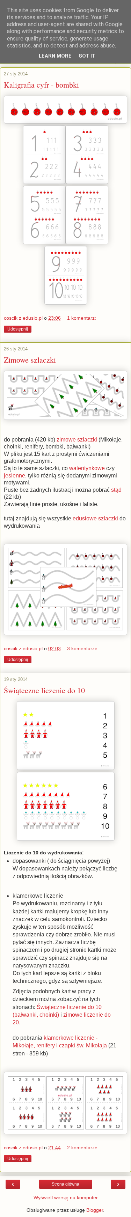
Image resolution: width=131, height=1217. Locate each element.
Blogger (94, 1210)
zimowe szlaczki (78, 440)
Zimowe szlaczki (30, 360)
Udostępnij (17, 329)
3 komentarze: (83, 648)
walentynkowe (87, 468)
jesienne (14, 475)
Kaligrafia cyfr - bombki (41, 85)
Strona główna (65, 1184)
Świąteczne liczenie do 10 (44, 690)
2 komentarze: (83, 1147)
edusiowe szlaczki (95, 518)
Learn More (55, 56)
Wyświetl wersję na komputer (66, 1197)
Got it (87, 56)
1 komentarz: (81, 318)
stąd (116, 490)
